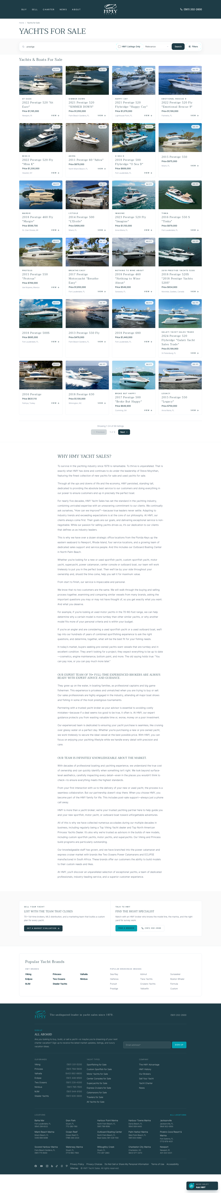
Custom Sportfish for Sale (99, 1069)
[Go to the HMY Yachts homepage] (110, 9)
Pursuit (113, 983)
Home (21, 23)
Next (122, 432)
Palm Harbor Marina (138, 1132)
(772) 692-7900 (72, 1153)
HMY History (145, 1069)
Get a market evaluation (41, 928)
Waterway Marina (74, 1147)
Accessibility (173, 1164)
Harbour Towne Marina (140, 1120)
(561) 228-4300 (74, 1082)
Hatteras (114, 979)
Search (178, 46)
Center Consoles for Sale (99, 1078)
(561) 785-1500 (74, 1087)
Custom (174, 988)
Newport (164, 1147)
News (63, 9)
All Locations (178, 1115)
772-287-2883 (103, 1153)
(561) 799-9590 (103, 1126)
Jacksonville (166, 1120)
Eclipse (28, 979)
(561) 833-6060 (135, 1138)
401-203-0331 (166, 1153)
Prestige (114, 988)
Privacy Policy (77, 1164)
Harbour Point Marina (107, 1120)
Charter (48, 9)
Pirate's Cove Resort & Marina (171, 1134)
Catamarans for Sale (97, 1092)
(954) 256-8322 (41, 1126)
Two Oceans (59, 979)
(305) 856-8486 (41, 1138)
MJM (27, 983)
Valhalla (84, 974)
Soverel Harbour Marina (46, 1147)
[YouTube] (41, 1166)
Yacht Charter (146, 1083)
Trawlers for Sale (95, 1097)
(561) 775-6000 (41, 1153)
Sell (35, 9)
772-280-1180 (71, 1126)
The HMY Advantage (149, 1064)
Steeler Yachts (60, 983)
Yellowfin (144, 988)
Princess (57, 974)
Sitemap (74, 1168)
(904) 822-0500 (166, 1126)
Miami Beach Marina (44, 1132)
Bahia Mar (39, 1120)
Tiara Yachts (146, 979)
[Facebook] (36, 1166)
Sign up (179, 1045)
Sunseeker (175, 974)
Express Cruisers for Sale (99, 1088)
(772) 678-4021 (166, 1141)
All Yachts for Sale (95, 1101)
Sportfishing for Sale (96, 1064)
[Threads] (62, 1166)
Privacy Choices (94, 1164)
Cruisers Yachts (147, 983)
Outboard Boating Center (109, 1132)
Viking (28, 974)
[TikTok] (57, 1166)
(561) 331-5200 (74, 1064)
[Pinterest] (67, 1166)
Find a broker (126, 928)
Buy (24, 9)
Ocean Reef (71, 1132)
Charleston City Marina (140, 1147)
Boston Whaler (177, 979)
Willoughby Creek (105, 1147)
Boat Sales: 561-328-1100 (107, 1138)
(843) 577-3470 (135, 1153)
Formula (174, 983)
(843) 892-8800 (73, 1073)
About (76, 9)
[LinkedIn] (52, 1166)
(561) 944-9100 (74, 1091)
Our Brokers (145, 1074)
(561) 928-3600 (74, 1096)
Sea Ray (114, 974)
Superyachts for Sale (97, 1083)
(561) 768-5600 (74, 1069)
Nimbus (84, 979)
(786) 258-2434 (72, 1138)
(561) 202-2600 (193, 9)
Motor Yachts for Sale (97, 1074)
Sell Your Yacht (146, 1078)
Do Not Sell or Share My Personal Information (127, 1164)
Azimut (143, 974)
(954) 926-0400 (135, 1126)
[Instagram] (47, 1166)
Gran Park (70, 1120)
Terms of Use (157, 1164)
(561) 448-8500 (74, 1078)
